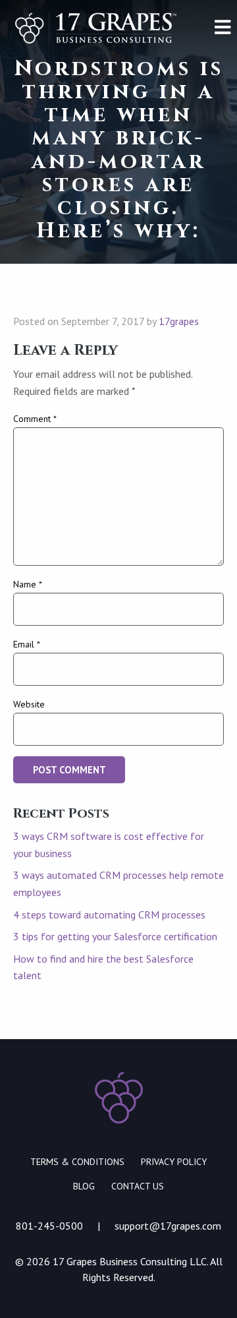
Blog (84, 1186)
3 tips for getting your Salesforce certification (115, 936)
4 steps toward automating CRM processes (109, 914)
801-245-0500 (49, 1225)
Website (29, 704)
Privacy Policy (174, 1162)
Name (27, 584)
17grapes (179, 321)
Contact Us (137, 1186)
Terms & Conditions (77, 1162)
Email (26, 644)
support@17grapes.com (168, 1225)
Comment (35, 419)
